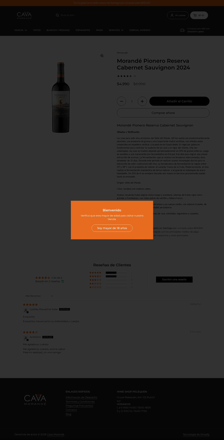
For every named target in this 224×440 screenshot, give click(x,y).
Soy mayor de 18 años (112, 228)
